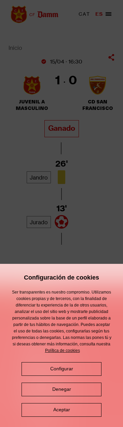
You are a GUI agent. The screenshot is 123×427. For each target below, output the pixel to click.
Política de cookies (62, 350)
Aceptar (61, 409)
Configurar (61, 368)
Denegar (61, 389)
